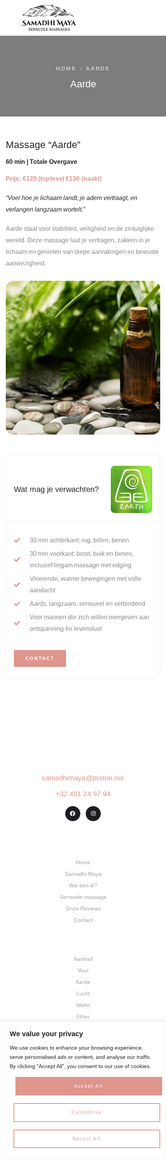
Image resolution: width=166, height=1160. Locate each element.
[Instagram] (93, 813)
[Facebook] (72, 813)
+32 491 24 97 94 (83, 794)
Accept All (89, 1086)
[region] (83, 1090)
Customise (86, 1112)
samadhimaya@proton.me (83, 778)
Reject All (87, 1139)
